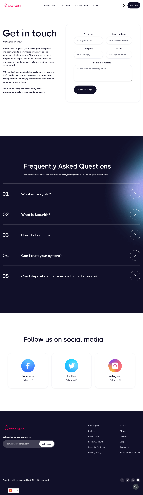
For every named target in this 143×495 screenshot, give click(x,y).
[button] (97, 5)
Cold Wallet (65, 5)
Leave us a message (103, 63)
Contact (124, 436)
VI (14, 490)
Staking (91, 431)
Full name (88, 34)
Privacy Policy (94, 452)
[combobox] (13, 490)
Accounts (124, 447)
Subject (119, 48)
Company (88, 48)
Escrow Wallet (81, 5)
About (123, 431)
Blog (122, 442)
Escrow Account (95, 442)
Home (123, 426)
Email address (119, 34)
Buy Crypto (49, 5)
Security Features (96, 447)
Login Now (134, 5)
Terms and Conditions (130, 452)
